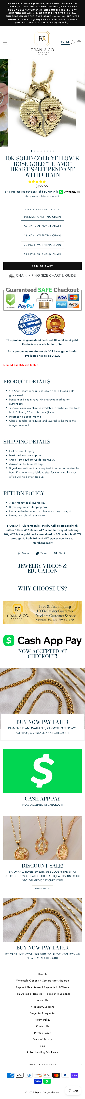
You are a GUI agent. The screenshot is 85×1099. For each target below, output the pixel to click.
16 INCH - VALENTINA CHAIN (42, 226)
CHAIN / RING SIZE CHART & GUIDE (46, 275)
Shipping (30, 196)
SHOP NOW (42, 888)
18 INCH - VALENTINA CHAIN (42, 235)
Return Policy (42, 1020)
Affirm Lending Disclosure (42, 1052)
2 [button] (35, 151)
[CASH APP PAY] (42, 771)
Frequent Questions (42, 1007)
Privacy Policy (42, 1033)
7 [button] (51, 151)
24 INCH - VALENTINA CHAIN (42, 254)
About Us (42, 1000)
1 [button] (32, 151)
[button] (37, 182)
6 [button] (48, 151)
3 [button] (38, 151)
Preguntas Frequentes (42, 1013)
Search (42, 974)
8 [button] (54, 151)
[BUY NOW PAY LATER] (42, 920)
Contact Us (42, 1026)
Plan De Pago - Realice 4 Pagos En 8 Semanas (42, 994)
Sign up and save (42, 1064)
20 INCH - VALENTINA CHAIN (42, 245)
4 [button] (41, 151)
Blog (42, 1046)
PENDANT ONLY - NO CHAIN (42, 217)
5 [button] (45, 151)
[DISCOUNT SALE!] (42, 838)
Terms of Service (42, 1039)
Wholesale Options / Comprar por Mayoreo (42, 980)
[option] (42, 13)
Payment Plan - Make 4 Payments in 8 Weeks (42, 987)
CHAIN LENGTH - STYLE (42, 209)
